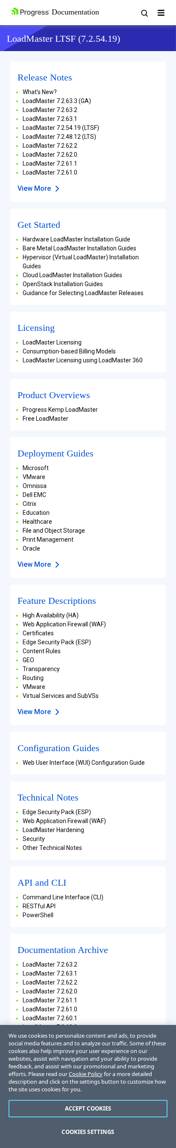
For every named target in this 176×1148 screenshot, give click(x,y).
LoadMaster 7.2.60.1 (50, 1018)
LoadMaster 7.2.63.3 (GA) (57, 101)
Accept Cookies (88, 1108)
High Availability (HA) (51, 615)
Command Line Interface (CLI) (63, 897)
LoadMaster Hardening (53, 830)
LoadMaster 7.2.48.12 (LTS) (59, 136)
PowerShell (38, 915)
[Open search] (144, 12)
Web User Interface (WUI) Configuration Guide (84, 762)
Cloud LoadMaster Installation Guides (72, 275)
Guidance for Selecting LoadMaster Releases (83, 293)
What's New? (40, 92)
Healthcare (37, 521)
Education (36, 512)
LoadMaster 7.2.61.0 (50, 172)
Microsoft (36, 468)
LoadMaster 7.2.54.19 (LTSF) (61, 127)
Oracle (31, 548)
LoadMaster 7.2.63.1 (50, 118)
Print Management (48, 539)
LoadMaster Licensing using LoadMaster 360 (83, 360)
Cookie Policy (86, 1074)
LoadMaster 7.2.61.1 (50, 163)
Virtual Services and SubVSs (61, 695)
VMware (34, 477)
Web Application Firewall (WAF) (64, 624)
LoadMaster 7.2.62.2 (50, 145)
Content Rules (42, 651)
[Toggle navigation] (161, 12)
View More (34, 188)
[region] (88, 1086)
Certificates (38, 633)
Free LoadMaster (45, 418)
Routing (33, 677)
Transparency (41, 669)
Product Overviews (54, 395)
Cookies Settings (88, 1132)
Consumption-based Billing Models (69, 351)
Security (34, 838)
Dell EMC (34, 494)
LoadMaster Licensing (52, 342)
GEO (28, 660)
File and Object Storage (54, 530)
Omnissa (35, 485)
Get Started (39, 224)
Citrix (29, 503)
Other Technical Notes (52, 847)
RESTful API (39, 906)
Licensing (36, 327)
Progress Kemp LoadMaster (60, 409)
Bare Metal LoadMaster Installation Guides (79, 248)
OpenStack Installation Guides (63, 284)
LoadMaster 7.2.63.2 (50, 109)
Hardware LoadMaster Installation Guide (76, 239)
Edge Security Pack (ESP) (57, 642)
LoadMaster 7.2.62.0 (50, 154)
